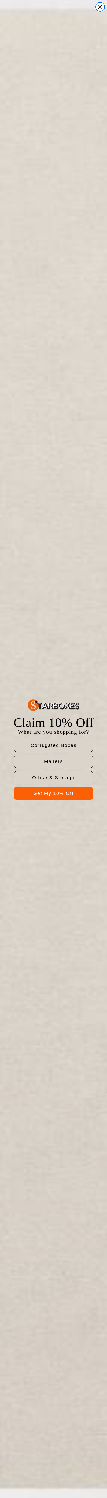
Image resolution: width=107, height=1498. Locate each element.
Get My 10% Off (53, 793)
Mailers (53, 761)
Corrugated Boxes (54, 745)
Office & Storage (53, 777)
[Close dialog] (100, 7)
